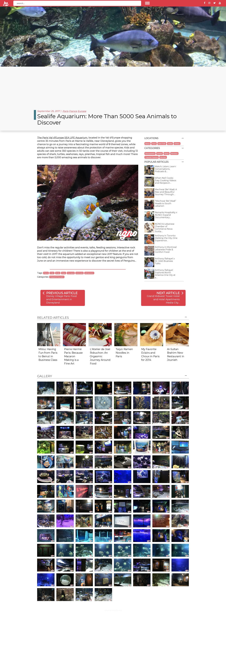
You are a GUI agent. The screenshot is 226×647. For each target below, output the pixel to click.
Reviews (174, 153)
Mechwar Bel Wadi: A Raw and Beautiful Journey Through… (166, 192)
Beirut (147, 143)
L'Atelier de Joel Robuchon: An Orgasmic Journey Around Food (100, 356)
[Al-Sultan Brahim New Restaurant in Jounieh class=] (177, 334)
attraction (89, 273)
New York (161, 143)
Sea (63, 273)
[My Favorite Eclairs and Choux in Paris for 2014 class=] (151, 334)
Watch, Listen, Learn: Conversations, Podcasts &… (165, 169)
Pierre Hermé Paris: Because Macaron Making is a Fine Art (73, 356)
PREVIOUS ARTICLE (62, 293)
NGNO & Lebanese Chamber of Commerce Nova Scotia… (164, 228)
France (73, 111)
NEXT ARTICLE (168, 293)
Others (177, 143)
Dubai (170, 143)
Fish (52, 273)
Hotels (159, 153)
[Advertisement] (113, 86)
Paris (65, 111)
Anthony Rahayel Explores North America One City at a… (165, 274)
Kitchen (163, 157)
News (166, 153)
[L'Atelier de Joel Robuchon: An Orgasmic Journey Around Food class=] (100, 334)
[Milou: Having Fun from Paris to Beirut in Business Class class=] (48, 334)
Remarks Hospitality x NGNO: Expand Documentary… (166, 215)
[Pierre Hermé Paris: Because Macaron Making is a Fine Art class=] (74, 334)
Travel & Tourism (57, 277)
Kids (58, 273)
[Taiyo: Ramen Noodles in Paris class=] (125, 334)
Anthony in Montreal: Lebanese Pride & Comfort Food (166, 249)
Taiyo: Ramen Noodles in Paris (124, 353)
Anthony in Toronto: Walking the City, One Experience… (166, 238)
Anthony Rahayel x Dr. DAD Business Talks (165, 261)
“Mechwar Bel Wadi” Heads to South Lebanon (165, 203)
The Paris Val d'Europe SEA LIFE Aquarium (62, 137)
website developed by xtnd (113, 610)
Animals (79, 273)
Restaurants (150, 153)
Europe (82, 111)
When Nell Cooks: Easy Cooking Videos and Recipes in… (165, 180)
